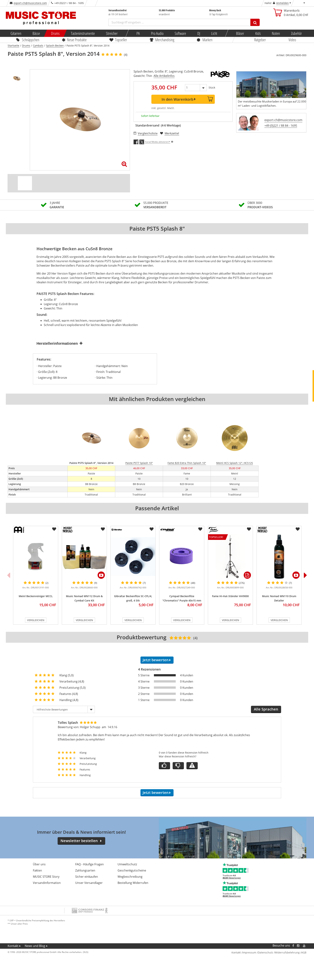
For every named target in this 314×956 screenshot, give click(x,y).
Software (180, 33)
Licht (214, 33)
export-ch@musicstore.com (30, 3)
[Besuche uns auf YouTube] (304, 945)
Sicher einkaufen (86, 877)
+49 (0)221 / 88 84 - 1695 (280, 126)
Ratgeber (260, 39)
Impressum (249, 952)
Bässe (36, 33)
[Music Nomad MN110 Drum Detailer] (279, 556)
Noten (276, 33)
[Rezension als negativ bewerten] (178, 765)
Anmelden (282, 3)
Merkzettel (172, 133)
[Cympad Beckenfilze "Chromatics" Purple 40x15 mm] (181, 556)
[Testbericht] (25, 183)
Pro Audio (157, 33)
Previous (8, 575)
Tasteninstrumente (83, 33)
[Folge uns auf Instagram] (298, 945)
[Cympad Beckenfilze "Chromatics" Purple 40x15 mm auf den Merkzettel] (200, 529)
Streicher (112, 33)
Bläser (240, 33)
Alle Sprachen (266, 709)
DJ (198, 33)
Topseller (121, 39)
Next (305, 575)
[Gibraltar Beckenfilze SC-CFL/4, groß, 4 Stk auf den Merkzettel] (152, 529)
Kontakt (13, 946)
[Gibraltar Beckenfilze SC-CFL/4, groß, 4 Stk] (133, 556)
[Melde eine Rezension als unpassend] (192, 765)
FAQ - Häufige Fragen (89, 864)
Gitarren (16, 33)
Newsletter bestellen (79, 840)
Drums (55, 33)
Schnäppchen (30, 39)
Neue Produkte (77, 39)
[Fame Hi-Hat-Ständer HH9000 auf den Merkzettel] (249, 529)
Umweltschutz (127, 864)
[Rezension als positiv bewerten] (164, 765)
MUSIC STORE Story (46, 877)
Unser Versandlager (89, 883)
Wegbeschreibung (130, 877)
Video (292, 39)
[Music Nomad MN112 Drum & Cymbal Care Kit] (84, 556)
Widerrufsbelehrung (287, 952)
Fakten (37, 870)
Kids (258, 33)
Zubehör (296, 33)
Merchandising (164, 39)
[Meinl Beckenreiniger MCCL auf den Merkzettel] (54, 529)
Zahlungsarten (85, 870)
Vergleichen (35, 620)
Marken (207, 39)
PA (138, 33)
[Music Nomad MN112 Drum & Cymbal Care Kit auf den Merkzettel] (103, 529)
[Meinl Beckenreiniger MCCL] (35, 556)
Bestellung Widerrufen (133, 883)
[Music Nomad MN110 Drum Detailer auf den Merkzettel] (298, 529)
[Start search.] (255, 22)
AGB (303, 952)
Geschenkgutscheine (132, 870)
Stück (212, 87)
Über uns (39, 864)
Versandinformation (47, 883)
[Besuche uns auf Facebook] (293, 945)
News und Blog (35, 946)
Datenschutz (265, 952)
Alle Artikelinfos (164, 76)
